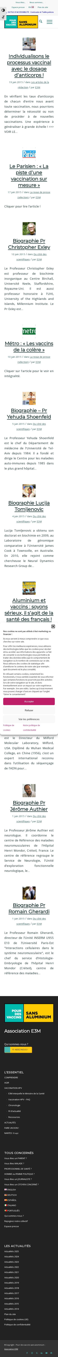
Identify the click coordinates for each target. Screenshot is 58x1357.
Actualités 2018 (11, 1288)
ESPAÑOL (11, 1200)
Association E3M (11, 1349)
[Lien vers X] (36, 1353)
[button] (53, 626)
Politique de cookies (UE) (16, 1319)
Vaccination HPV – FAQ (19, 1099)
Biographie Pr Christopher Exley (29, 244)
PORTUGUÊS (13, 1210)
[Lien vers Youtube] (46, 1353)
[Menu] (49, 21)
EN (30, 7)
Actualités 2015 (11, 1303)
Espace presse (18, 7)
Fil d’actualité (14, 1111)
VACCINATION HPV (13, 1088)
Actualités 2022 (11, 1267)
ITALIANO (11, 1205)
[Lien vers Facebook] (27, 1353)
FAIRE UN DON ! (11, 1127)
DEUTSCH (12, 1194)
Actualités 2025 (11, 1251)
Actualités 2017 (11, 1293)
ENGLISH (11, 1189)
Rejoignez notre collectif (16, 1221)
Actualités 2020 (11, 1277)
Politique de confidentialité (17, 1324)
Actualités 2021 (11, 1272)
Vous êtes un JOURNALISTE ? (18, 1179)
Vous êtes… (21, 2)
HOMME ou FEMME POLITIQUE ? (19, 1173)
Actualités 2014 (11, 1308)
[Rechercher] (40, 21)
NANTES (11, 1133)
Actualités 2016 (11, 1298)
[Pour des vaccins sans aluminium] (24, 21)
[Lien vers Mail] (51, 1353)
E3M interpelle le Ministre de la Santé (26, 1093)
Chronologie (14, 1105)
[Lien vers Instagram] (31, 1353)
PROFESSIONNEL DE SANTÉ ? (18, 1168)
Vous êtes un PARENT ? (15, 1158)
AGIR (6, 1082)
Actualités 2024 (11, 1256)
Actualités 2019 (11, 1282)
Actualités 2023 (11, 1261)
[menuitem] (21, 2)
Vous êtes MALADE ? (14, 1163)
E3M (37, 87)
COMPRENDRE (11, 1077)
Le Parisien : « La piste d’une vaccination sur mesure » (29, 175)
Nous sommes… (37, 2)
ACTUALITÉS (10, 1122)
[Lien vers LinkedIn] (41, 1353)
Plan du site (43, 7)
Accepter (29, 701)
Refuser (29, 710)
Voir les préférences (29, 719)
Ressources (14, 1117)
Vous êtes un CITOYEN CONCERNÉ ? (21, 1184)
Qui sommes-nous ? (16, 1044)
